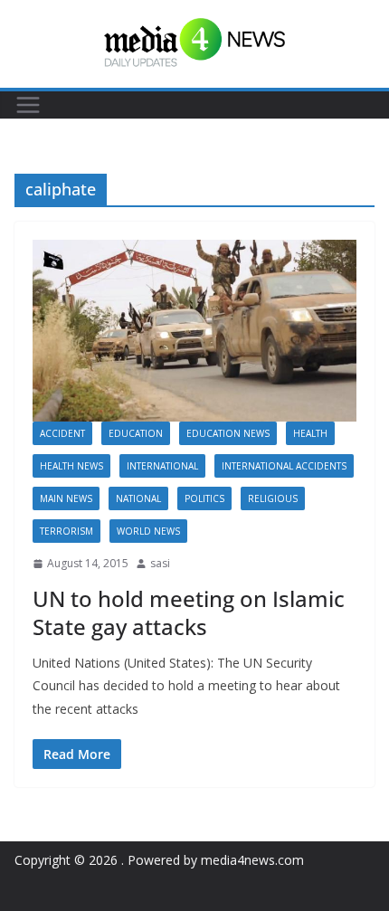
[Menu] (28, 105)
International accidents (284, 466)
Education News (228, 433)
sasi (160, 563)
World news (148, 531)
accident (62, 433)
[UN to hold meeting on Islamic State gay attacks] (194, 331)
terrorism (66, 531)
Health (310, 433)
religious (273, 498)
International (162, 466)
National (138, 498)
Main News (66, 498)
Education (136, 433)
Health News (71, 466)
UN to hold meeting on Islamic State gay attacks (189, 612)
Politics (204, 498)
